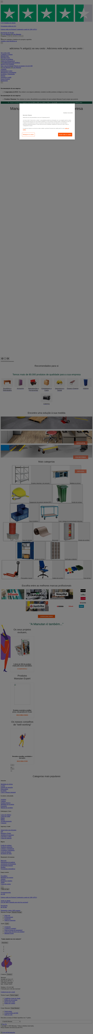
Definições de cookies (28, 134)
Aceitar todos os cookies (65, 134)
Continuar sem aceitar (68, 112)
